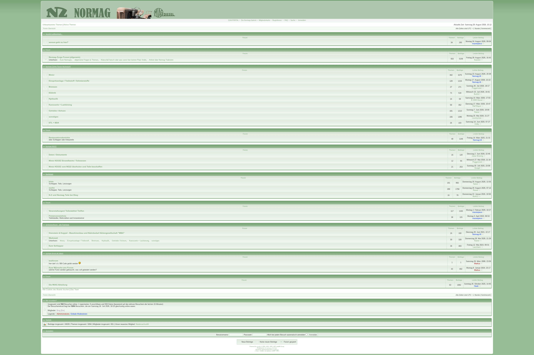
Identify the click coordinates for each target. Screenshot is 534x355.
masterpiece (477, 44)
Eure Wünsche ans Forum (61, 268)
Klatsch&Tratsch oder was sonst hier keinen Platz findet (123, 60)
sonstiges (53, 117)
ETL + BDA (54, 123)
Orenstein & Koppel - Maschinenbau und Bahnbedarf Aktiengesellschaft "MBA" (86, 233)
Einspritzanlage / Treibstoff (78, 241)
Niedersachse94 (142, 324)
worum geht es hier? (58, 42)
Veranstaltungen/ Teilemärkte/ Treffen (66, 211)
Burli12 (476, 94)
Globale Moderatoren (79, 314)
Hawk (476, 286)
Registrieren (277, 20)
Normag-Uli (476, 76)
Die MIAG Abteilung (58, 285)
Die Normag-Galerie (248, 20)
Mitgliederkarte (264, 20)
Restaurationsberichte (59, 137)
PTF (275, 348)
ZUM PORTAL (233, 20)
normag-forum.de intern (54, 253)
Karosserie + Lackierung (60, 105)
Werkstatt (53, 238)
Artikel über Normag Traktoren (161, 60)
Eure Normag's (66, 60)
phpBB (259, 346)
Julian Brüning (477, 156)
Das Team (75, 290)
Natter (475, 184)
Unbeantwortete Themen (52, 25)
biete (51, 181)
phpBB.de (276, 349)
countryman (476, 118)
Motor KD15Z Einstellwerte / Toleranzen (67, 161)
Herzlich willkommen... (53, 34)
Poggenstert (477, 88)
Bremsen (53, 87)
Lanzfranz (477, 247)
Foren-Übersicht (49, 28)
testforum (53, 261)
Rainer (476, 112)
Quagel (477, 168)
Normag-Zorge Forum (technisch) (58, 67)
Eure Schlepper (56, 246)
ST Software (268, 348)
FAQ (286, 20)
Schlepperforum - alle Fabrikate (57, 225)
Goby (477, 124)
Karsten (477, 60)
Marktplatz (49, 174)
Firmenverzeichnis (57, 216)
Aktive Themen (70, 25)
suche (52, 188)
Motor (51, 75)
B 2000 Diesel (476, 100)
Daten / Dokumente (58, 155)
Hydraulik (53, 99)
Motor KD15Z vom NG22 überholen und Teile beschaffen (75, 167)
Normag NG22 (50, 146)
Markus (477, 263)
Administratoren (63, 314)
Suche (293, 20)
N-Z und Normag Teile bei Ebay (63, 195)
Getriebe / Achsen (57, 111)
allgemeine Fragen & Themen (86, 60)
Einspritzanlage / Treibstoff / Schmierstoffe (69, 81)
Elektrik (52, 93)
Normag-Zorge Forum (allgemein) (64, 57)
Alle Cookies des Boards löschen (55, 290)
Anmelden (302, 20)
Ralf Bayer (477, 106)
